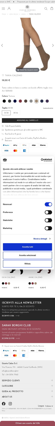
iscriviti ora (8, 316)
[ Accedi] (9, 8)
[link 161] (32, 283)
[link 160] (30, 283)
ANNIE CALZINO (35, 277)
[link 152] (3, 283)
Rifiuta (27, 264)
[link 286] (11, 404)
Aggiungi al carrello (27, 120)
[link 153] (6, 283)
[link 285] (4, 404)
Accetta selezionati (27, 255)
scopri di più (8, 338)
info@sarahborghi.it (10, 371)
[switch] (48, 212)
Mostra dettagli (40, 239)
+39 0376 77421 (11, 375)
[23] (53, 45)
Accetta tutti (27, 247)
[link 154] (9, 283)
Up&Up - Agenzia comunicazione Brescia (17, 418)
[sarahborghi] (27, 8)
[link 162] (35, 283)
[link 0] (41, 160)
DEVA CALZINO (8, 277)
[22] (2, 45)
